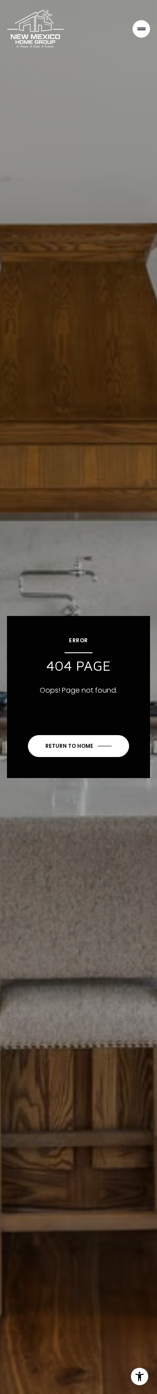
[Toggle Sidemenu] (141, 29)
